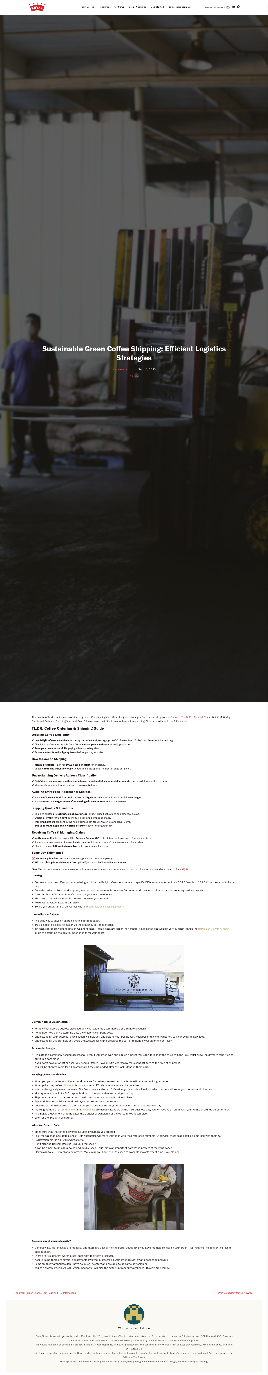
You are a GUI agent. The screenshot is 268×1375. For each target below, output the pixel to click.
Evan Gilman (120, 369)
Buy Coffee (88, 6)
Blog (131, 6)
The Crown (119, 6)
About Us (141, 6)
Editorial (134, 376)
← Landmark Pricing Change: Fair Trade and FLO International (44, 1292)
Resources (105, 6)
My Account (219, 7)
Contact (208, 7)
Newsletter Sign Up (179, 6)
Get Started (157, 6)
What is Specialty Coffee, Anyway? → (237, 1292)
